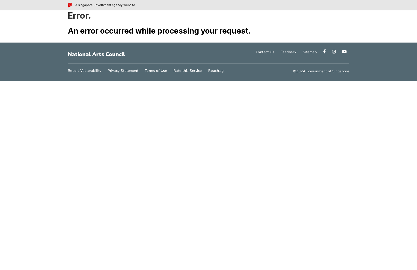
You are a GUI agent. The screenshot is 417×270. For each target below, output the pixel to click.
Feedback (289, 52)
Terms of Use (156, 70)
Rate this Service (188, 70)
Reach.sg (215, 70)
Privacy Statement (123, 70)
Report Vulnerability (84, 70)
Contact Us (265, 52)
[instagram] (331, 52)
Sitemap (310, 52)
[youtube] (342, 52)
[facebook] (322, 52)
